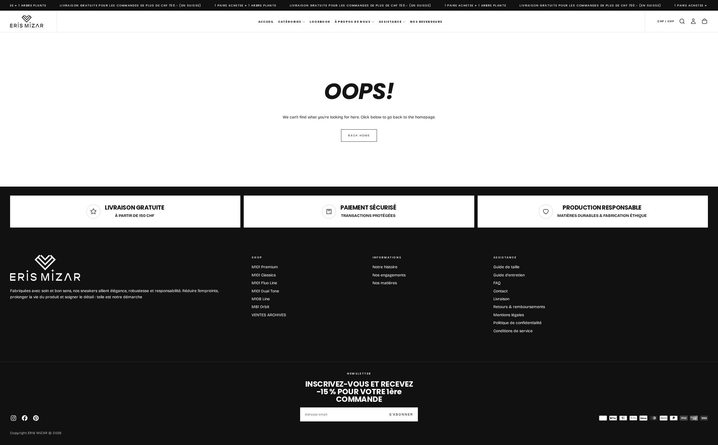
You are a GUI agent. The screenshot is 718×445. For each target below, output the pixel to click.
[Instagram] (13, 418)
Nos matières (384, 283)
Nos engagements (389, 275)
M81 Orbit (260, 306)
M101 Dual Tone (265, 291)
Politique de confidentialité (517, 322)
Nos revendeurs (426, 22)
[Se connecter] (693, 21)
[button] (665, 21)
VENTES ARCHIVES (269, 315)
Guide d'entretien (509, 275)
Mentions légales (508, 315)
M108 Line (261, 299)
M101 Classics (264, 275)
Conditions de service (513, 331)
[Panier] (704, 21)
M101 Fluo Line (264, 283)
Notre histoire (384, 267)
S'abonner (401, 414)
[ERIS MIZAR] (45, 267)
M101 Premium (265, 267)
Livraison (501, 299)
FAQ (497, 283)
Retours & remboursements (519, 306)
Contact (500, 291)
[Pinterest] (36, 418)
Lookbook (320, 22)
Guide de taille (506, 267)
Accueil (266, 22)
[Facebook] (24, 418)
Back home (359, 135)
